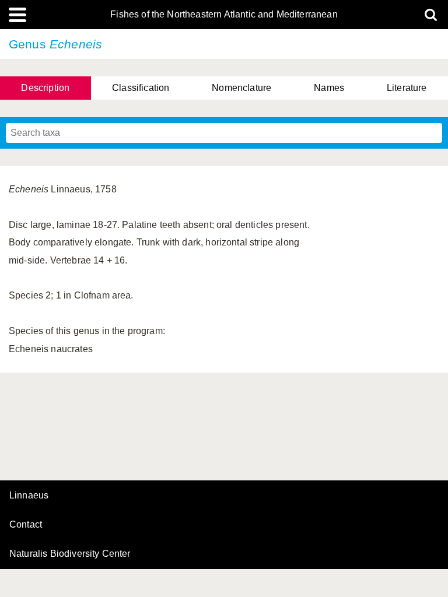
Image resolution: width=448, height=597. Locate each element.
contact (25, 524)
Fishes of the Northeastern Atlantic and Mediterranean (223, 14)
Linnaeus (28, 495)
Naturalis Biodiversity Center (70, 554)
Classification (140, 88)
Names (329, 88)
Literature (407, 88)
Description (45, 88)
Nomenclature (241, 88)
